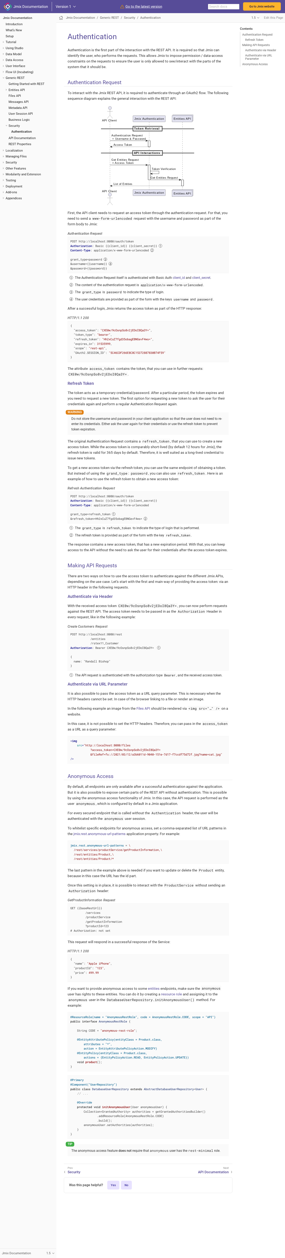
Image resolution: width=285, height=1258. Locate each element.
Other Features (16, 168)
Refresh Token (254, 39)
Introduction (14, 24)
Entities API (17, 90)
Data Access (14, 60)
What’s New (14, 30)
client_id (179, 278)
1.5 (253, 18)
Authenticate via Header (260, 50)
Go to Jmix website (262, 6)
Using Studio (14, 48)
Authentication (21, 131)
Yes (113, 1185)
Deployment (14, 186)
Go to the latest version (143, 7)
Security (14, 126)
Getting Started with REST (26, 84)
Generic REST (15, 78)
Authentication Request (257, 34)
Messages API (19, 102)
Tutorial (11, 42)
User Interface (15, 66)
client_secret (201, 278)
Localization (14, 150)
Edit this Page (273, 18)
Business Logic (19, 120)
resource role (171, 994)
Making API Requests (256, 45)
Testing (11, 180)
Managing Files (16, 156)
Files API (15, 96)
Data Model (14, 54)
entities (154, 988)
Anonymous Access (255, 64)
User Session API (21, 114)
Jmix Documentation (30, 6)
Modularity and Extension (23, 174)
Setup (10, 36)
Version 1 (63, 7)
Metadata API (18, 108)
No (126, 1185)
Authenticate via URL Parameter (258, 57)
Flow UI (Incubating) (19, 72)
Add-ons (11, 192)
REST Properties (20, 144)
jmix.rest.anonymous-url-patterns (99, 834)
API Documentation (22, 138)
